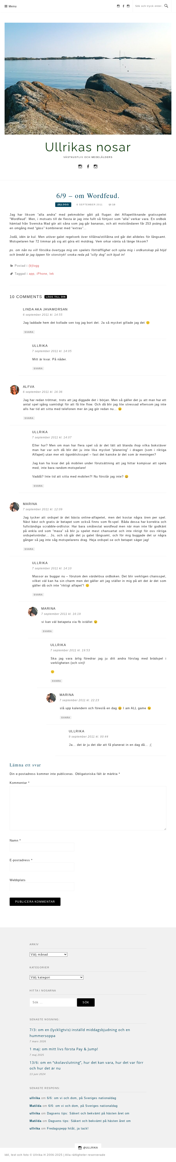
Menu (13, 6)
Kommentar (20, 783)
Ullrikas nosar (88, 147)
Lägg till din (56, 297)
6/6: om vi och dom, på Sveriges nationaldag (81, 1098)
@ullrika (90, 1147)
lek (52, 273)
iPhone (42, 273)
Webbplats (18, 880)
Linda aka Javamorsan (45, 309)
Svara (29, 332)
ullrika (40, 346)
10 (114, 204)
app (31, 273)
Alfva (29, 386)
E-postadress (21, 860)
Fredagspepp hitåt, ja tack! (68, 1128)
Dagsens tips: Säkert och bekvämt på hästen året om (88, 1113)
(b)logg (63, 204)
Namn (15, 840)
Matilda (35, 1106)
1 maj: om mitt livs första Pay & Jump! (64, 1049)
